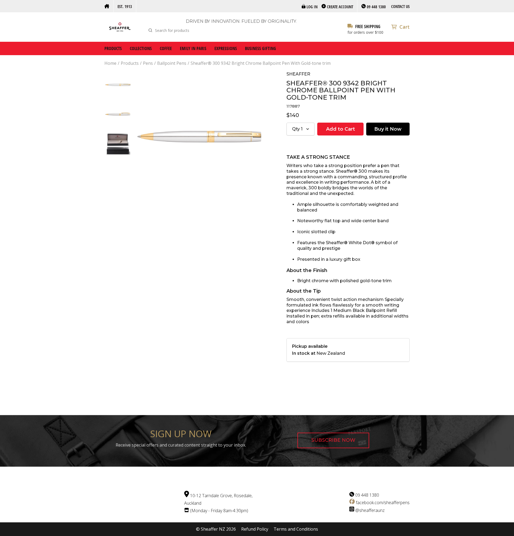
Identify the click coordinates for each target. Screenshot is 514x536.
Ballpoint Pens (171, 63)
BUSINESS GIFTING (260, 48)
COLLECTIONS (141, 48)
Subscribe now (333, 440)
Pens (148, 63)
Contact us (400, 6)
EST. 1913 (125, 6)
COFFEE (166, 48)
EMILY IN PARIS (193, 48)
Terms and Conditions (296, 529)
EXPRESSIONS (225, 48)
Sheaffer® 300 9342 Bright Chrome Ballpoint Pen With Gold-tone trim (261, 63)
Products (130, 63)
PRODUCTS (113, 48)
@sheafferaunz (370, 510)
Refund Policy (254, 529)
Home (110, 63)
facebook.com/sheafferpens (383, 502)
